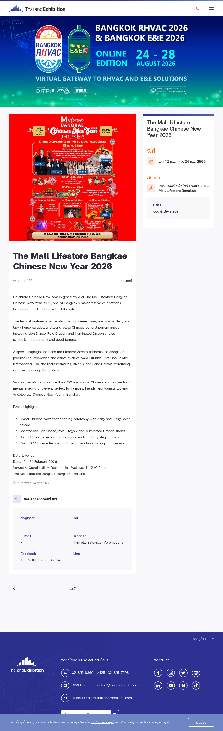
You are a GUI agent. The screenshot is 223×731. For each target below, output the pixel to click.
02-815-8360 (82, 672)
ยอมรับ (201, 722)
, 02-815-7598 (117, 672)
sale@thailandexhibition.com (110, 697)
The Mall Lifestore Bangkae (42, 559)
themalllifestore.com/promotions (98, 542)
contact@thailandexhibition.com (120, 684)
